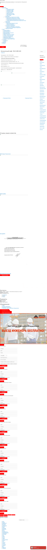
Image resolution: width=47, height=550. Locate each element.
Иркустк (3, 526)
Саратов (3, 540)
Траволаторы (8, 21)
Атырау (3, 522)
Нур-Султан (4, 534)
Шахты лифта (9, 15)
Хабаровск (4, 547)
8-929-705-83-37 (23, 45)
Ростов (3, 537)
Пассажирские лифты (10, 9)
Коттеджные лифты (10, 11)
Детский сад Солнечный (5, 273)
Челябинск (4, 548)
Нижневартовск (5, 531)
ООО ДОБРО (2, 233)
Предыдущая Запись (6, 98)
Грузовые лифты (9, 12)
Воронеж (3, 524)
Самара (3, 538)
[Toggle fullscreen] (9, 514)
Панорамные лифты (10, 10)
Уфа (3, 546)
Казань (3, 527)
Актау (3, 521)
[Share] (6, 514)
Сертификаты (5, 40)
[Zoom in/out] (13, 514)
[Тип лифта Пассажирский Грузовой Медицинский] (23, 357)
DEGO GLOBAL (3, 193)
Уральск (3, 545)
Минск (3, 530)
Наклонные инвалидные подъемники (13, 26)
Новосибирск (4, 533)
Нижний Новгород (5, 532)
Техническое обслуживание (8, 36)
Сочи (3, 541)
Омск (3, 535)
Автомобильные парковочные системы (12, 17)
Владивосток (4, 523)
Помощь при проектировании (8, 32)
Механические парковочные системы (42, 102)
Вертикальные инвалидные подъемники (14, 27)
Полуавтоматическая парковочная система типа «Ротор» (16, 20)
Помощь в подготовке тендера (8, 34)
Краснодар (4, 528)
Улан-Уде (3, 544)
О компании (4, 39)
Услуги (3, 29)
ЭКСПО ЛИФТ (2, 0)
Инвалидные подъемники (10, 25)
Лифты (7, 8)
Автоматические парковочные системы (13, 18)
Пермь (3, 536)
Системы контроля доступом (8, 35)
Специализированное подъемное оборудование (43, 122)
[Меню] (2, 6)
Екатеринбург (4, 525)
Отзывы (4, 41)
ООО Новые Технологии (5, 153)
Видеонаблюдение (6, 33)
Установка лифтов (6, 30)
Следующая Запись (29, 98)
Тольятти (3, 542)
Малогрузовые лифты (10, 13)
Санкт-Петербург (5, 539)
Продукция (4, 7)
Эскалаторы (8, 16)
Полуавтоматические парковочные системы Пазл (15, 19)
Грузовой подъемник (10, 24)
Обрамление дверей (9, 28)
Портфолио (4, 42)
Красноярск (4, 529)
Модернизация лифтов (7, 37)
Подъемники (8, 22)
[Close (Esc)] (2, 514)
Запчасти (41, 129)
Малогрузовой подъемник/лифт (12, 23)
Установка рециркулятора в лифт (9, 38)
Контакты (4, 43)
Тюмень (3, 543)
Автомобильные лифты (11, 14)
